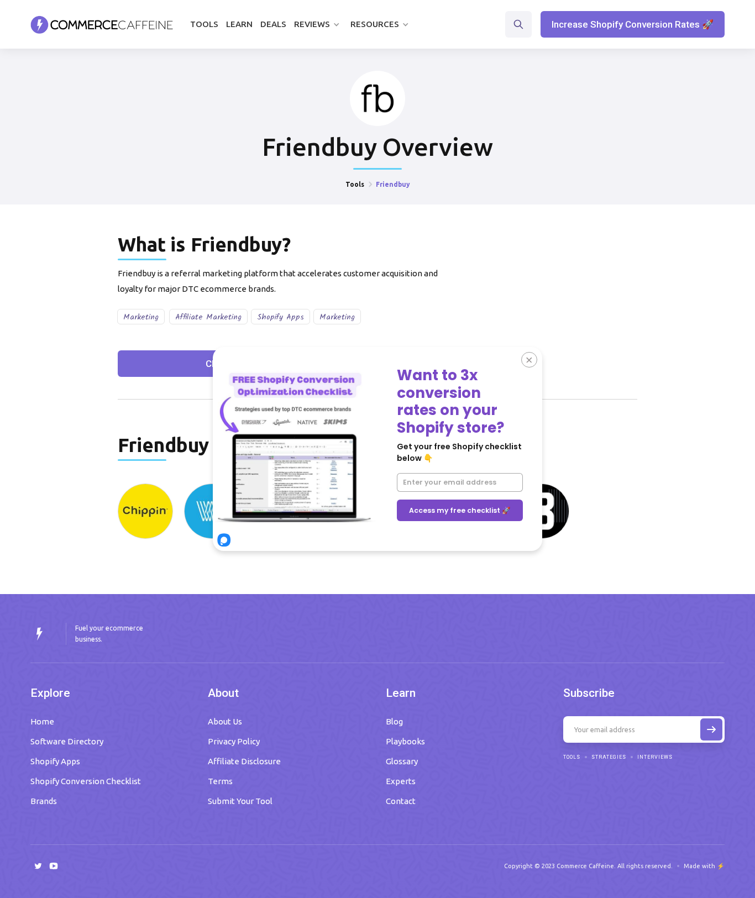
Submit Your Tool (240, 801)
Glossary (402, 761)
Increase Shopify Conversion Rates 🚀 (633, 24)
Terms (220, 781)
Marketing (141, 317)
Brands (43, 801)
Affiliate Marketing (208, 317)
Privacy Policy (234, 741)
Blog (394, 721)
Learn (239, 24)
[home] (102, 24)
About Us (225, 721)
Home (42, 721)
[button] (318, 24)
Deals (273, 24)
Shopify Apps (280, 317)
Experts (401, 781)
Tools (204, 24)
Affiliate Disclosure (244, 761)
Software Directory (66, 741)
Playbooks (405, 741)
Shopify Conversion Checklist (85, 781)
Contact (401, 801)
